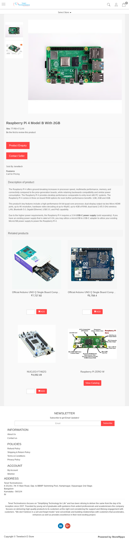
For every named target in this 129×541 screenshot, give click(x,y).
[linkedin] (60, 526)
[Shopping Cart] (123, 5)
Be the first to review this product (21, 132)
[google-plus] (67, 526)
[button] (64, 12)
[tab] (109, 4)
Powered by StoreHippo (111, 536)
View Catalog (92, 383)
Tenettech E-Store (25, 536)
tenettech (18, 166)
